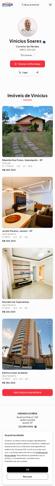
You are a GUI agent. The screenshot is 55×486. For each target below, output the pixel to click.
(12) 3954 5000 (25, 426)
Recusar (27, 476)
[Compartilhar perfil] (37, 72)
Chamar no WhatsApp (29, 64)
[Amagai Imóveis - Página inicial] (7, 4)
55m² (8, 307)
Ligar (25, 72)
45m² (8, 236)
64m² (8, 378)
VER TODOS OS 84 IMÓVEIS (27, 392)
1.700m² (10, 166)
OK (27, 469)
